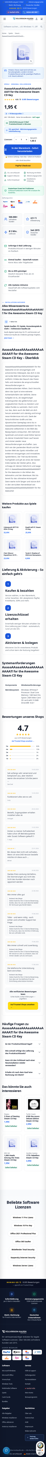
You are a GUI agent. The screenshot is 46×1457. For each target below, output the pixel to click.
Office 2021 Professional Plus (23, 1233)
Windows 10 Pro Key (23, 1225)
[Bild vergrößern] (31, 61)
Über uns (28, 1413)
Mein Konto (29, 1393)
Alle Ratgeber (7, 1413)
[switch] (40, 1453)
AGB (26, 1422)
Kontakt (27, 1384)
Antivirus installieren (9, 1426)
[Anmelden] (36, 19)
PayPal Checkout (23, 165)
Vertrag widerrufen (34, 1437)
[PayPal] (6, 1352)
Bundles (5, 1401)
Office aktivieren (8, 1422)
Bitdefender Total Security (23, 1249)
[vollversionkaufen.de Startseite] (14, 1332)
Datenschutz (29, 1418)
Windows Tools (7, 1384)
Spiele (4, 1393)
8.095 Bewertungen (30, 99)
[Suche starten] (41, 26)
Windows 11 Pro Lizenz (23, 1217)
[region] (23, 694)
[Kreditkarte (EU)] (27, 1357)
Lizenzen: (8, 139)
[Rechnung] (6, 1357)
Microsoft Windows (9, 1371)
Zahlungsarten (30, 1375)
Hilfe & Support (30, 1371)
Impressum (29, 1426)
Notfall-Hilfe (31, 1388)
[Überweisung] (37, 1352)
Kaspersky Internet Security (23, 1257)
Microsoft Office (7, 1375)
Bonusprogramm (31, 1397)
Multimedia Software (9, 1388)
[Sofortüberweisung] (16, 1352)
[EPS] (16, 1357)
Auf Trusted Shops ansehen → (23, 741)
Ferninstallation (30, 1379)
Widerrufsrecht (30, 1431)
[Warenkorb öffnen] (41, 19)
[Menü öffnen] (4, 18)
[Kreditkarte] (27, 1352)
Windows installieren (9, 1418)
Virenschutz (6, 1379)
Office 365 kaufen (23, 1241)
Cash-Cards (6, 1397)
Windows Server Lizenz (23, 1265)
